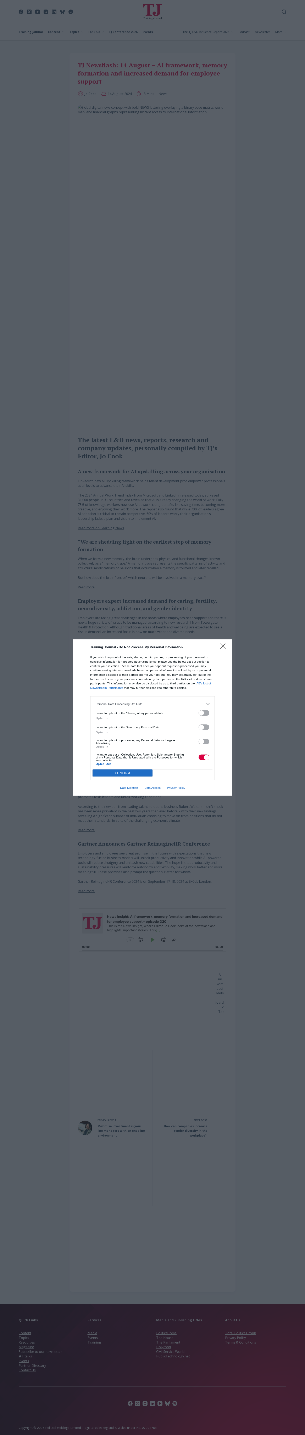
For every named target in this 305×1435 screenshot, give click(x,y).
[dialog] (152, 717)
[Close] (224, 647)
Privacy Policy (176, 787)
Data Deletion (129, 787)
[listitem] (152, 704)
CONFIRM (122, 773)
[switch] (204, 713)
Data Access (152, 787)
